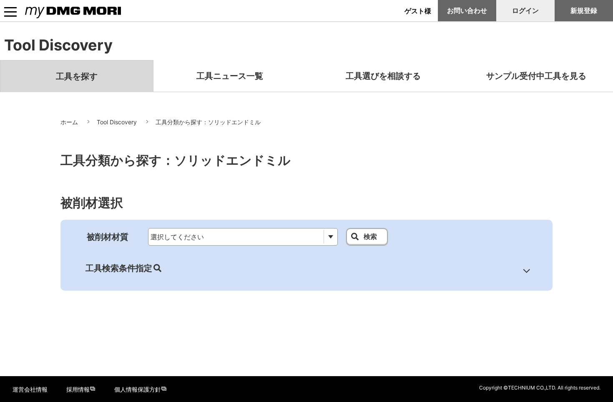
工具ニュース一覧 (229, 76)
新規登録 (583, 10)
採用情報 (78, 389)
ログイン (525, 10)
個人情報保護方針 (137, 389)
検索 (370, 236)
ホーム (69, 122)
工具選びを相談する (383, 76)
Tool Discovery (117, 122)
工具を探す (77, 76)
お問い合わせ (467, 10)
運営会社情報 (30, 389)
